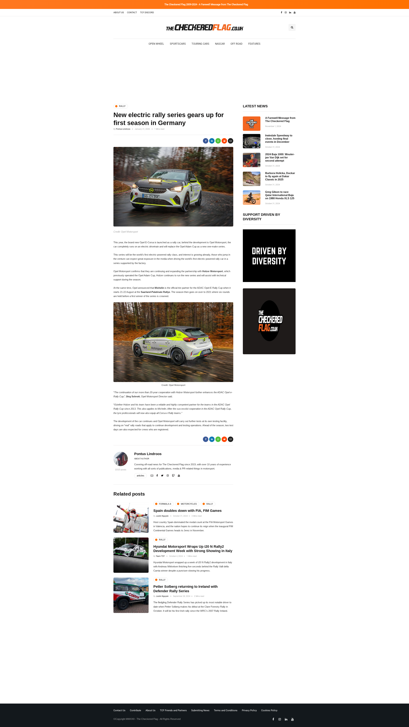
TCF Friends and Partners (173, 710)
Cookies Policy (269, 710)
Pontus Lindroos (123, 129)
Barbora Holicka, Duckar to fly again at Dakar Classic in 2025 (280, 176)
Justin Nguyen (162, 516)
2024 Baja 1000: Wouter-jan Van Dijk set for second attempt (279, 157)
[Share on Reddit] (224, 141)
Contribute (135, 710)
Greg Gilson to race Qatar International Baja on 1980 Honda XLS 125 (279, 195)
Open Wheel (156, 43)
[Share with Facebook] (205, 141)
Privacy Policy (249, 710)
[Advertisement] (204, 74)
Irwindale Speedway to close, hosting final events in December (278, 138)
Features (254, 43)
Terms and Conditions (225, 710)
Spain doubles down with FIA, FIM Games (187, 511)
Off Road (237, 43)
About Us (118, 12)
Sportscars (178, 43)
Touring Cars (200, 43)
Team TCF (160, 556)
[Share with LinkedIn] (212, 141)
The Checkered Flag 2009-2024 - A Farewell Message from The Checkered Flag (206, 4)
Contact (132, 12)
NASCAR (220, 43)
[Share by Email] (230, 141)
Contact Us (119, 710)
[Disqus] (173, 659)
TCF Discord (147, 12)
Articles (140, 475)
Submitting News (200, 710)
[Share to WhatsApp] (218, 141)
